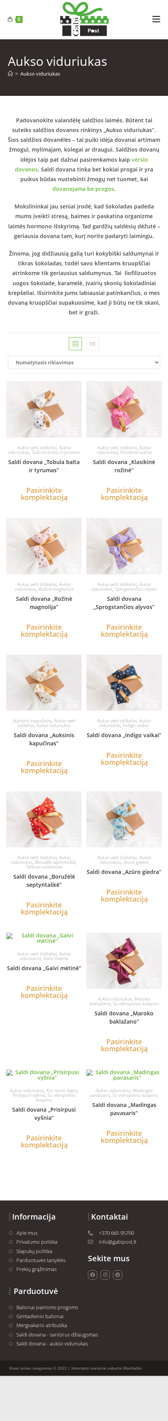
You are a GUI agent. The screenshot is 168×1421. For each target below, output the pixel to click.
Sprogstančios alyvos (136, 589)
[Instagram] (105, 1275)
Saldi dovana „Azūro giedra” (124, 872)
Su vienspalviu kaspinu (136, 1003)
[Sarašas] (92, 343)
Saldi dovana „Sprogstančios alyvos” (124, 603)
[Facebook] (92, 1275)
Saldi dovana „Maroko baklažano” (124, 1017)
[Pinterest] (117, 1275)
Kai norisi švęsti (61, 1090)
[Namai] (10, 73)
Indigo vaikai (136, 725)
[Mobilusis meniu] (156, 19)
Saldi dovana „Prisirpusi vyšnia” (44, 1113)
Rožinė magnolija (55, 589)
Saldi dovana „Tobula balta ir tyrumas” (44, 466)
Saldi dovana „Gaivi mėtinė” (44, 968)
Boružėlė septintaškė (55, 862)
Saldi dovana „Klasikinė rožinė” (124, 466)
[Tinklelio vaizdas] (75, 343)
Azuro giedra (135, 862)
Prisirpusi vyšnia (29, 1095)
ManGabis (132, 1368)
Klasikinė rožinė (136, 452)
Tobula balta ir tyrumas (56, 452)
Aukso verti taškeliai (37, 447)
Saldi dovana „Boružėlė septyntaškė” (44, 880)
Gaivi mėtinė (55, 958)
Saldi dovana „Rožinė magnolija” (44, 603)
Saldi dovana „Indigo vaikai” (124, 735)
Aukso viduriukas (40, 73)
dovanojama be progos (83, 188)
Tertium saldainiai (44, 866)
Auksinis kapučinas (32, 720)
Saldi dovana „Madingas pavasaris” (124, 1109)
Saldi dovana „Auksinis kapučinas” (44, 739)
